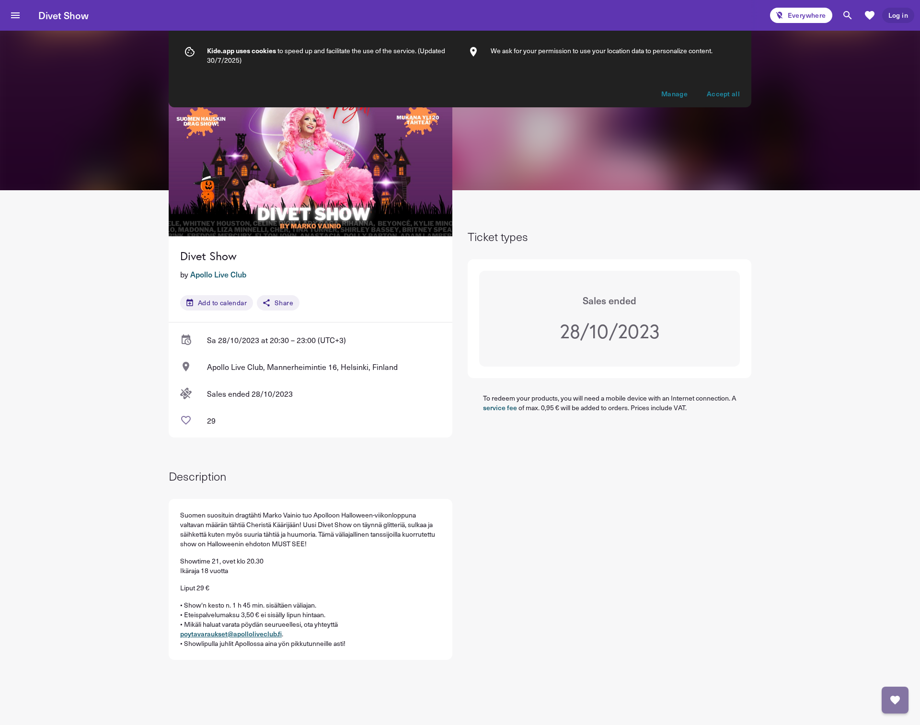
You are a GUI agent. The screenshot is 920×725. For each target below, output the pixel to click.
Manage (674, 94)
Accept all (723, 94)
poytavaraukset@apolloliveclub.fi (231, 634)
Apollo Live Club (218, 274)
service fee (500, 408)
